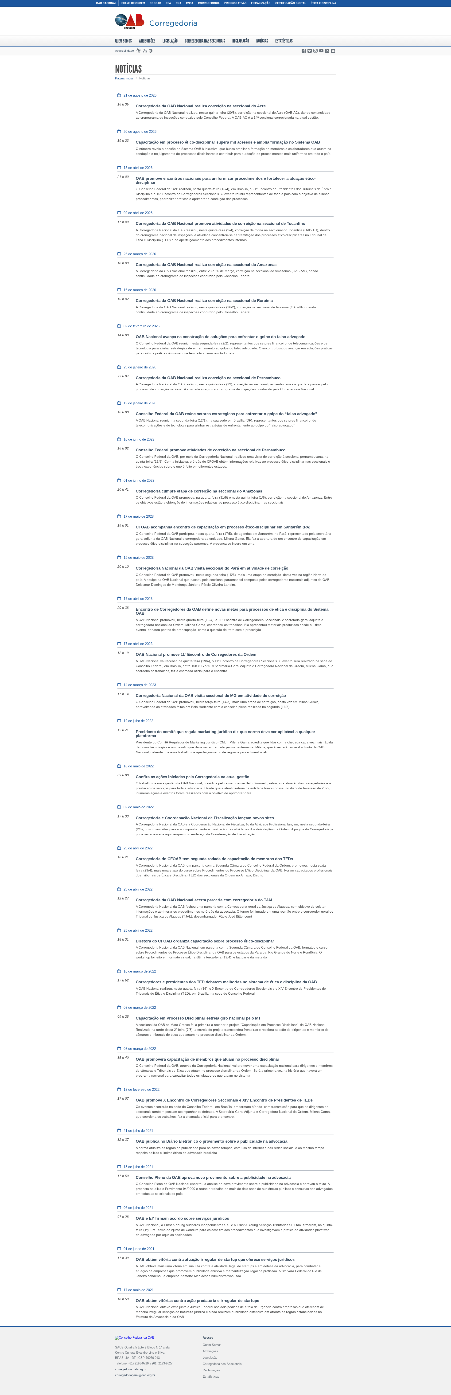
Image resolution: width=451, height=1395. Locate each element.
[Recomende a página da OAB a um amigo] (333, 51)
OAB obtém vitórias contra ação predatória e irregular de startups (197, 1300)
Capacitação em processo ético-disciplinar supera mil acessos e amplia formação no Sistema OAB (228, 142)
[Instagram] (315, 51)
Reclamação (240, 41)
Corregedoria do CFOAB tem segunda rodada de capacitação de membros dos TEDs (214, 859)
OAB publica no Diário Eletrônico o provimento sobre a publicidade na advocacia (211, 1141)
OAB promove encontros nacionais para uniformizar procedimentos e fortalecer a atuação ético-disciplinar (226, 180)
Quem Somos (123, 41)
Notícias (262, 41)
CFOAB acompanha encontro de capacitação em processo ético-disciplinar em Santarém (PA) (223, 527)
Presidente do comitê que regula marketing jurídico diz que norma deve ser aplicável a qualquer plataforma (225, 734)
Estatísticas (284, 41)
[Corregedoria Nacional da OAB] (156, 21)
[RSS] (327, 51)
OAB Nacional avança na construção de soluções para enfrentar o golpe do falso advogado (220, 337)
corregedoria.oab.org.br (130, 1369)
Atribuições (147, 41)
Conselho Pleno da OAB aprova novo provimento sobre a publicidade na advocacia (213, 1177)
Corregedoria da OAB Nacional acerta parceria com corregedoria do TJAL (204, 900)
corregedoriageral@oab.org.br (135, 1375)
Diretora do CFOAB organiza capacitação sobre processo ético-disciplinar (205, 941)
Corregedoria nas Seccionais (205, 41)
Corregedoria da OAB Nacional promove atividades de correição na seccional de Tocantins (220, 223)
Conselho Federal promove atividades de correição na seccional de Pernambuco (210, 450)
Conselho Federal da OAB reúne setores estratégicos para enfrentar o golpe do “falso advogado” (226, 414)
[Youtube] (321, 51)
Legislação (170, 41)
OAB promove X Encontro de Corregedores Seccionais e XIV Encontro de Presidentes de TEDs (224, 1100)
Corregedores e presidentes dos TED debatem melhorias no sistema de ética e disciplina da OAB (226, 982)
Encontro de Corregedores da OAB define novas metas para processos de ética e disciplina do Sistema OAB (232, 611)
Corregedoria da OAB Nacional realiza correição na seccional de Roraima (204, 300)
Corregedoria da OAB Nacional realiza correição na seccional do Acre (201, 106)
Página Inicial (124, 78)
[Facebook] (304, 51)
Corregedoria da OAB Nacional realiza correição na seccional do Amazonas (206, 264)
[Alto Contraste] (151, 51)
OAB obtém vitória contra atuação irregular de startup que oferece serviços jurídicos (215, 1259)
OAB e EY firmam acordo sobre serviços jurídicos (182, 1218)
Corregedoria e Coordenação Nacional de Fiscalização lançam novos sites (205, 818)
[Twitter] (309, 51)
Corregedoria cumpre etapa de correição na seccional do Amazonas (199, 491)
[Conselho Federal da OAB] (134, 1338)
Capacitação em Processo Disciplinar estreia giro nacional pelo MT (198, 1018)
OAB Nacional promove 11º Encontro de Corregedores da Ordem (196, 654)
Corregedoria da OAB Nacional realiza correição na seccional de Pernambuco (208, 378)
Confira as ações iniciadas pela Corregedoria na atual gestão (192, 777)
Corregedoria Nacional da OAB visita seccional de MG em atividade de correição (211, 695)
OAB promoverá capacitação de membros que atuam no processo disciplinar (207, 1059)
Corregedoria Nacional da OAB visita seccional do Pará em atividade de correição (212, 568)
